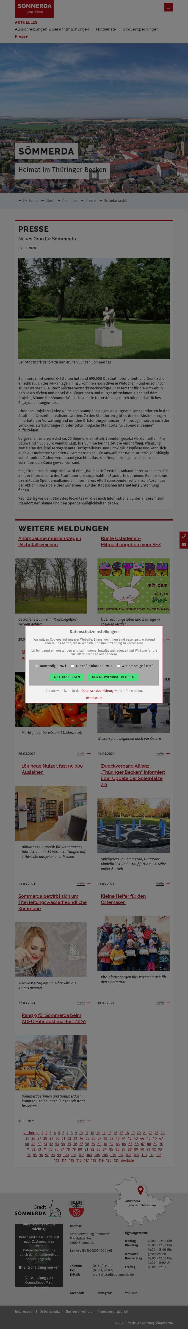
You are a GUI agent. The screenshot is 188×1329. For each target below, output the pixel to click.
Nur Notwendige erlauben (113, 677)
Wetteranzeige (132, 666)
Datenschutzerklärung (97, 691)
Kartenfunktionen (88, 666)
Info (61, 665)
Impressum (94, 698)
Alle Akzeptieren (67, 677)
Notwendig (47, 666)
